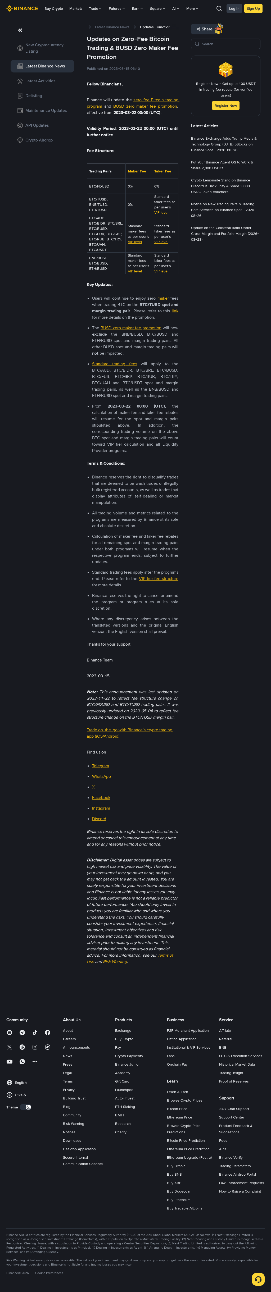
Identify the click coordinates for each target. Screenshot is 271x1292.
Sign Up (253, 8)
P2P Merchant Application (188, 1030)
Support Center (231, 1117)
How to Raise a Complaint (240, 1191)
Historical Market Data (237, 1064)
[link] (42, 48)
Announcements (76, 1047)
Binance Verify (231, 1157)
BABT (119, 1115)
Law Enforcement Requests (241, 1182)
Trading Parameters (235, 1165)
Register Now (226, 105)
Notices (69, 1132)
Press (67, 1064)
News (67, 1055)
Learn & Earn (177, 1091)
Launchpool (124, 1089)
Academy (122, 1072)
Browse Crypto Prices (184, 1100)
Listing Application (182, 1039)
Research (123, 1123)
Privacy (69, 1089)
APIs (222, 1149)
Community (72, 1115)
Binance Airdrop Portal (237, 1174)
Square (156, 8)
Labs (171, 1055)
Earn (135, 8)
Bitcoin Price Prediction (186, 1140)
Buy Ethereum (178, 1199)
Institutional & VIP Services (188, 1047)
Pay (118, 1047)
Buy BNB (174, 1174)
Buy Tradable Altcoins (184, 1208)
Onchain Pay (177, 1064)
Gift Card (122, 1081)
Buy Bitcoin (176, 1165)
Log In (234, 8)
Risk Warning (73, 1123)
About (68, 1030)
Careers (69, 1039)
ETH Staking (125, 1106)
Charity (121, 1132)
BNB (223, 1047)
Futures (115, 8)
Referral (225, 1039)
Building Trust (74, 1098)
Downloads (72, 1140)
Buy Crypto (53, 8)
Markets (76, 8)
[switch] (25, 1107)
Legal (67, 1072)
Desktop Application (79, 1149)
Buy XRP (174, 1182)
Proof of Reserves (234, 1081)
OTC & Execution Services (240, 1055)
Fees (223, 1140)
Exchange (123, 1030)
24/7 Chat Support (234, 1108)
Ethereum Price (179, 1117)
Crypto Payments (129, 1055)
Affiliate (225, 1030)
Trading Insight (231, 1072)
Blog (66, 1106)
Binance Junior (127, 1064)
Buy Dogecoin (178, 1191)
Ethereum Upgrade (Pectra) (189, 1157)
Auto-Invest (124, 1098)
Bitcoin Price (177, 1108)
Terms (68, 1081)
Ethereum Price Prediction (188, 1149)
